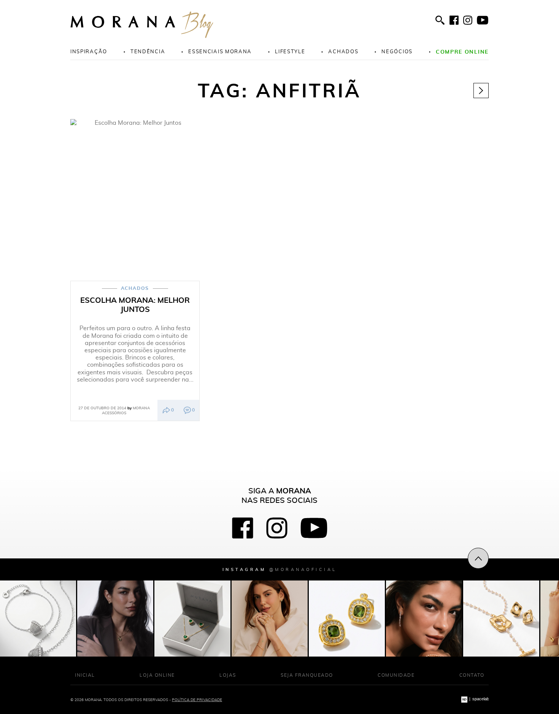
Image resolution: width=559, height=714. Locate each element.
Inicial (85, 675)
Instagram (279, 569)
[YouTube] (482, 20)
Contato (471, 675)
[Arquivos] (481, 90)
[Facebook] (454, 20)
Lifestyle (290, 51)
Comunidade (396, 675)
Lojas (227, 675)
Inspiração (88, 51)
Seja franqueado (307, 675)
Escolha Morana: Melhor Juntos (135, 305)
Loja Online (157, 675)
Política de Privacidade (197, 699)
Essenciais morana (220, 51)
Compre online (462, 51)
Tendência (147, 51)
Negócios (397, 51)
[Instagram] (468, 20)
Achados (343, 51)
